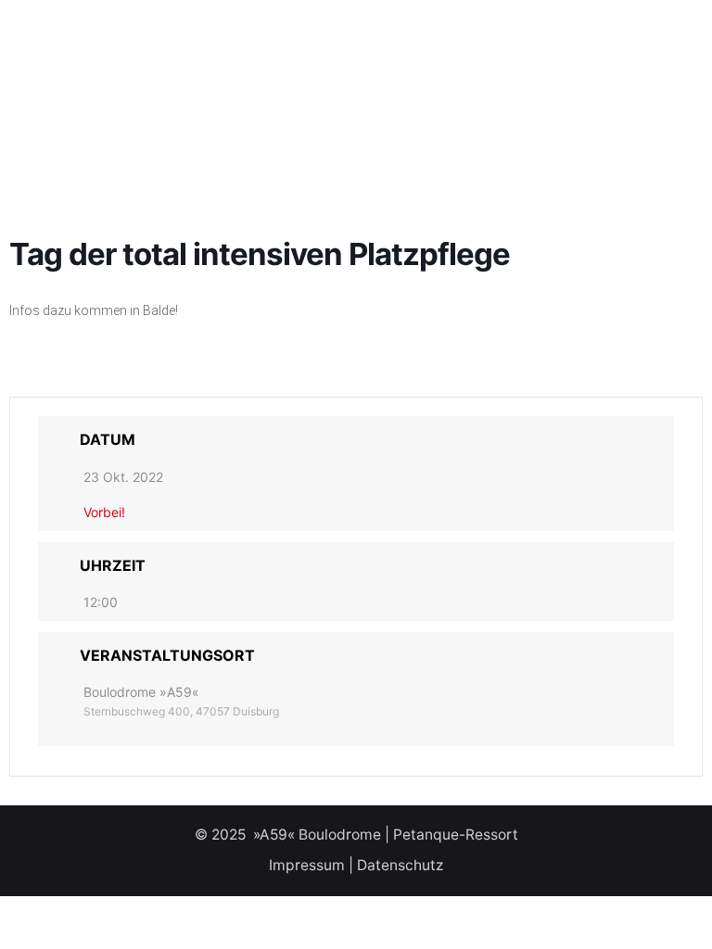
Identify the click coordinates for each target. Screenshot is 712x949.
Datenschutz (400, 865)
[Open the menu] (44, 44)
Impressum (307, 865)
